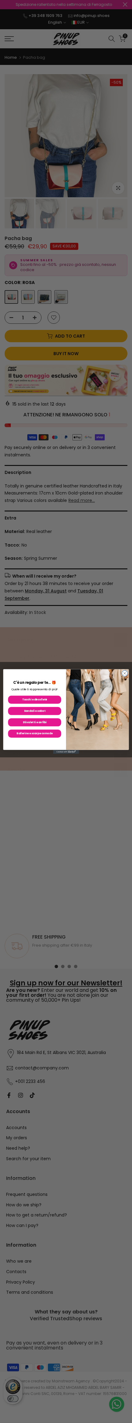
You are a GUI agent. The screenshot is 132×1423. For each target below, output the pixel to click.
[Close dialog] (124, 673)
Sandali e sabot (34, 711)
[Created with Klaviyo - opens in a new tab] (66, 752)
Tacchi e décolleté (34, 699)
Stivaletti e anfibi (35, 722)
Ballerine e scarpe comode (35, 733)
